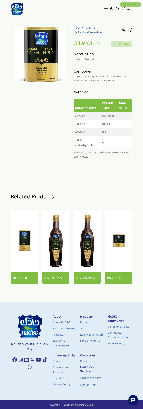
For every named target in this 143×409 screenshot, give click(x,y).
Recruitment (61, 378)
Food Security (116, 343)
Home (77, 28)
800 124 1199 (88, 384)
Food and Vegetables (90, 32)
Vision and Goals (118, 326)
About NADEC (61, 322)
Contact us (87, 361)
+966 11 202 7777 (90, 378)
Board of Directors (64, 328)
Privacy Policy (61, 384)
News (56, 361)
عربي (129, 9)
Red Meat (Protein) (92, 334)
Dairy (83, 322)
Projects (58, 334)
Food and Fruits (90, 340)
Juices (84, 328)
